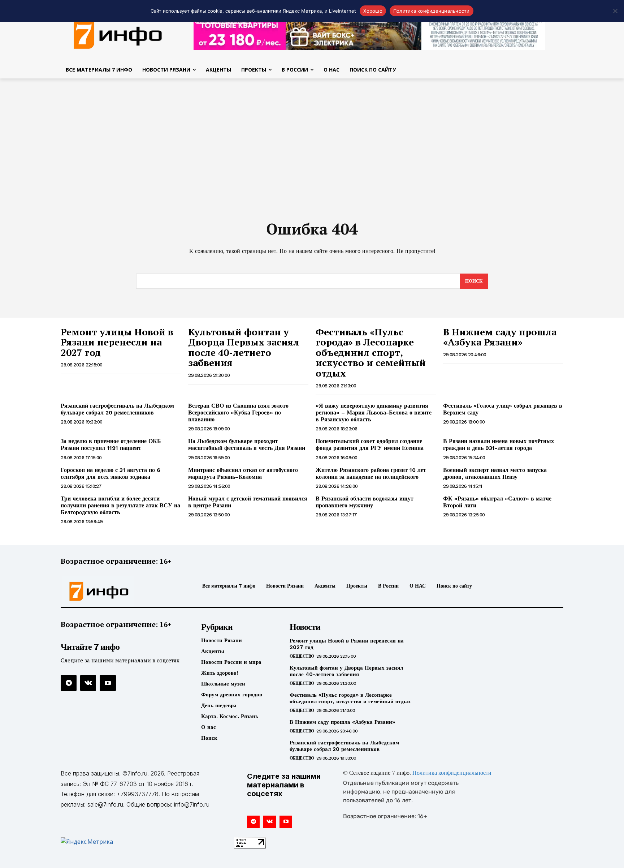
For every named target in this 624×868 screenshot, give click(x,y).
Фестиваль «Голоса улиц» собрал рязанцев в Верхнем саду (502, 409)
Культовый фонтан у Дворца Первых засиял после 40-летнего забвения (243, 347)
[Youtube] (108, 683)
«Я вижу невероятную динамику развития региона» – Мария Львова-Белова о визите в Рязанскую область (374, 412)
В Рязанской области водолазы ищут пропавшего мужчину (364, 502)
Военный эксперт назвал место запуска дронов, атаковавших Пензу (495, 473)
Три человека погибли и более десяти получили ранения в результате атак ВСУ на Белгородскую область (120, 505)
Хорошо (372, 11)
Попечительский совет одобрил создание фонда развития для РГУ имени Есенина (370, 444)
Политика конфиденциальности (451, 773)
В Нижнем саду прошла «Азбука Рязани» (499, 337)
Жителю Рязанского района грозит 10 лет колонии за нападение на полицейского (371, 473)
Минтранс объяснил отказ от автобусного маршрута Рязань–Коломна (243, 473)
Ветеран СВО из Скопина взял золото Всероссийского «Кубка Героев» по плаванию (238, 412)
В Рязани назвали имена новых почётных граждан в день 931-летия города (498, 444)
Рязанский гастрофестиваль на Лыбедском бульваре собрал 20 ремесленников (117, 409)
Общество (302, 656)
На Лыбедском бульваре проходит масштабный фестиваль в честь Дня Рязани (246, 444)
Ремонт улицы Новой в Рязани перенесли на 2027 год (117, 342)
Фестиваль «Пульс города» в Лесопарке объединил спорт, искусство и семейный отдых (371, 352)
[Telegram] (69, 683)
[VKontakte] (88, 683)
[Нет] (615, 10)
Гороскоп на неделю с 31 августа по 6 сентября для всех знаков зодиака (110, 473)
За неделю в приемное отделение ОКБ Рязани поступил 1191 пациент (111, 444)
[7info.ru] (118, 34)
